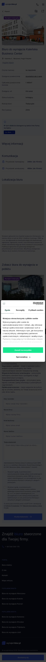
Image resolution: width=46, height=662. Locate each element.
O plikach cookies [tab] (35, 310)
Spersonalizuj (21, 357)
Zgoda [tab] (7, 310)
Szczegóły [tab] (20, 310)
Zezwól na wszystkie (23, 350)
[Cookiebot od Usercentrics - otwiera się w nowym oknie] (33, 303)
